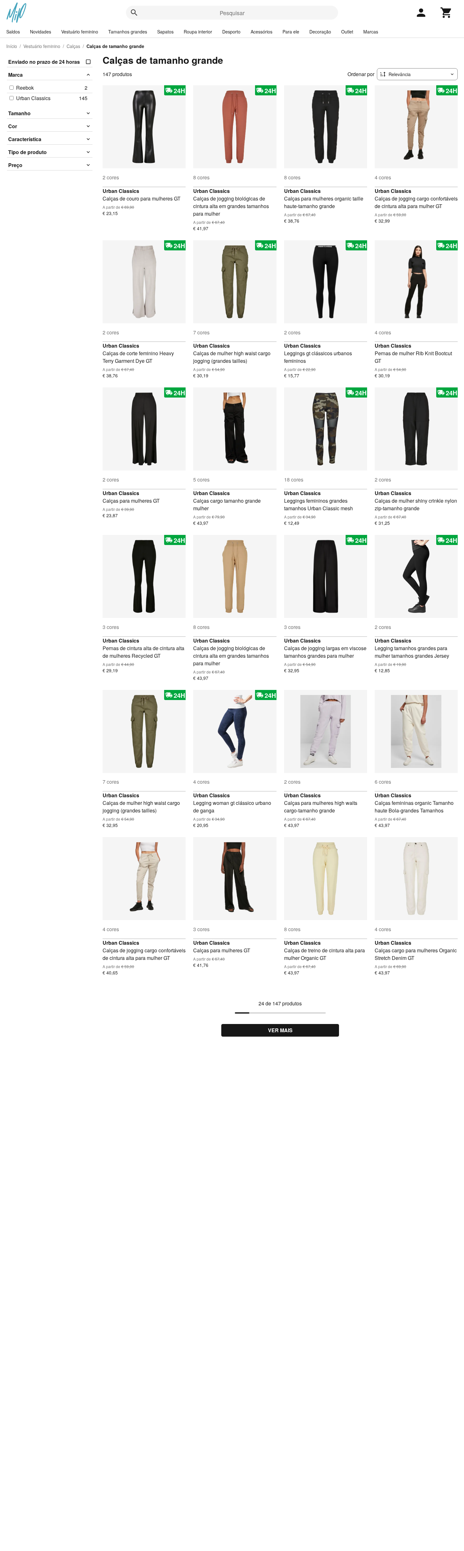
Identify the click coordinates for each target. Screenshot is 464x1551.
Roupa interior (198, 31)
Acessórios (261, 31)
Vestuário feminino (79, 31)
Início (11, 46)
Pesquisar (232, 13)
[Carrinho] (446, 12)
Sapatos (165, 31)
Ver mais (280, 1030)
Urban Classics (121, 191)
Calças (73, 46)
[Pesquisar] (134, 13)
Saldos (13, 31)
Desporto (231, 31)
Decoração (320, 31)
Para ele (291, 31)
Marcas (370, 31)
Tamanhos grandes (127, 31)
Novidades (40, 31)
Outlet (347, 31)
